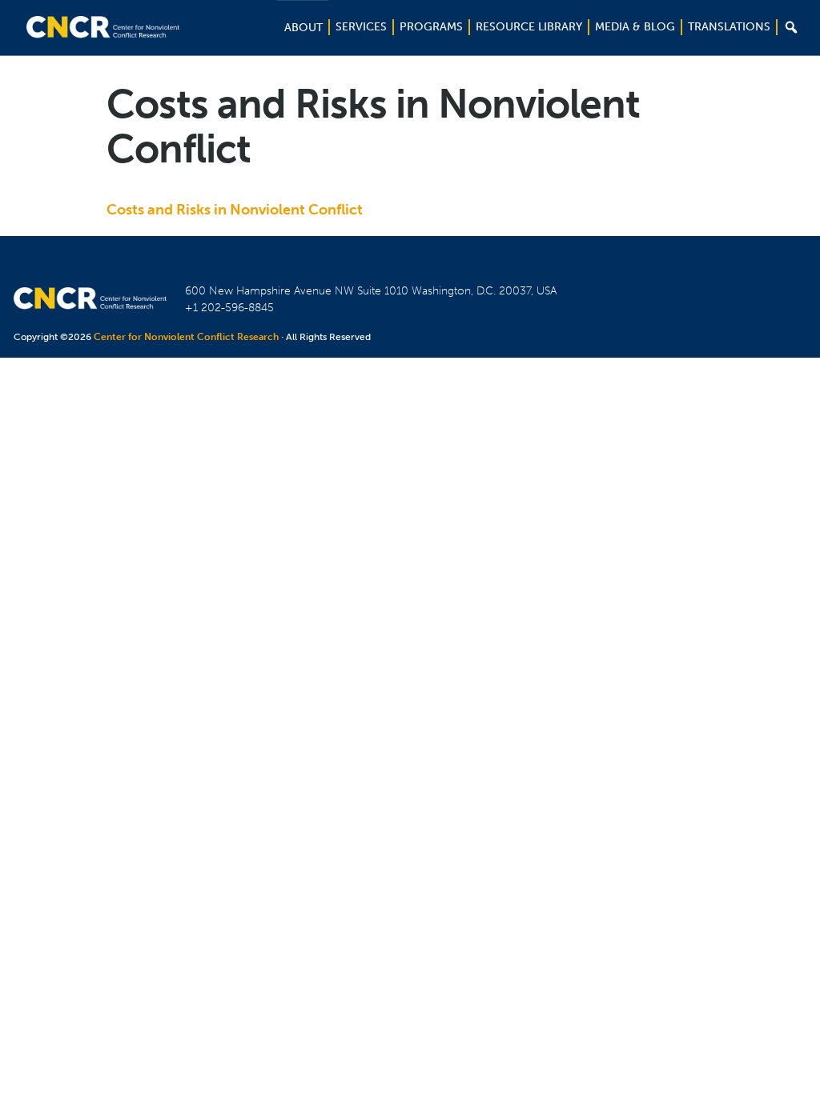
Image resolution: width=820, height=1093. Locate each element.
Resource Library (529, 27)
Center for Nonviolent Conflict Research (186, 336)
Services (361, 27)
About (303, 27)
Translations (729, 27)
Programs (431, 27)
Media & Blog (635, 27)
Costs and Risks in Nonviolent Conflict (235, 209)
